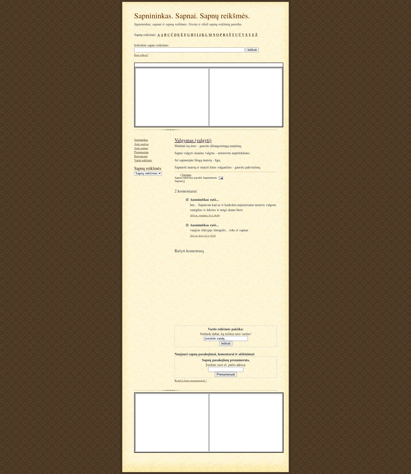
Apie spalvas (141, 144)
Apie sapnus (141, 148)
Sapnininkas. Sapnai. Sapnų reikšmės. (192, 15)
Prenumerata (141, 152)
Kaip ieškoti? (141, 55)
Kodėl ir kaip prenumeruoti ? (191, 380)
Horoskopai (140, 156)
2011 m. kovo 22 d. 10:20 (202, 235)
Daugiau (186, 174)
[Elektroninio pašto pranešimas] (220, 177)
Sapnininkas (141, 140)
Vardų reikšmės (143, 160)
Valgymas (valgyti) (193, 140)
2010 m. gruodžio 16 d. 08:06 (205, 215)
